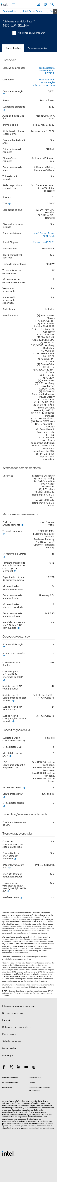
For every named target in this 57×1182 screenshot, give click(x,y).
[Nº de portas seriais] (4, 805)
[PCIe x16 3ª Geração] (4, 656)
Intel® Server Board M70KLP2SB (44, 235)
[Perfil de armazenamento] (22, 525)
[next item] (55, 11)
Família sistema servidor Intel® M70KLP (46, 70)
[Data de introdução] (4, 94)
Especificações (13, 48)
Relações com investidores (16, 1027)
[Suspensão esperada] (4, 109)
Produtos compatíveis (38, 48)
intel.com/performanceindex (16, 1112)
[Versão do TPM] (21, 897)
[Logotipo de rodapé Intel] (8, 1153)
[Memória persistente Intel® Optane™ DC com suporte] (18, 628)
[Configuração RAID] (4, 796)
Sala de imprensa (11, 1041)
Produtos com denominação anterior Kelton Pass (44, 82)
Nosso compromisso (13, 1013)
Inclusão (6, 1020)
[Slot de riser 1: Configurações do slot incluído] (13, 700)
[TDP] (9, 203)
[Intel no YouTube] (26, 1067)
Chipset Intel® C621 (44, 242)
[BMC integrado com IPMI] (9, 867)
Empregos (7, 1055)
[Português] (45, 4)
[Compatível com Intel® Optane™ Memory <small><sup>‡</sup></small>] (15, 858)
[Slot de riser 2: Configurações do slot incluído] (13, 721)
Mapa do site (9, 1048)
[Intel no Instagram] (33, 1067)
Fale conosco (9, 1034)
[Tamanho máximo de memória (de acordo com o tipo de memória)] (15, 571)
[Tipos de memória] (4, 534)
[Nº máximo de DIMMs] (4, 556)
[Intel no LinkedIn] (18, 1067)
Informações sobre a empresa (18, 1006)
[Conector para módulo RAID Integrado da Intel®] (4, 679)
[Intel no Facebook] (3, 1067)
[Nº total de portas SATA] (10, 756)
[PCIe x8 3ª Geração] (4, 647)
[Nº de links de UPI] (24, 787)
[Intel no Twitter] (11, 1067)
